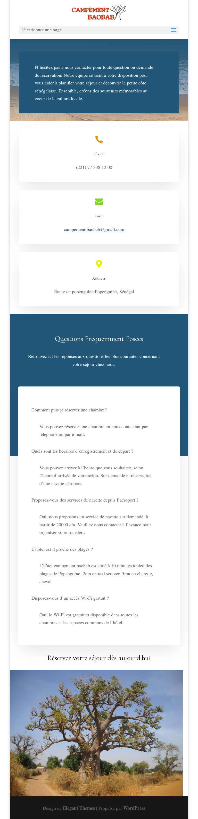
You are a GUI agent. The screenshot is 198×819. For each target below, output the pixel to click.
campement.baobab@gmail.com (94, 229)
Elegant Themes (79, 808)
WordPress (134, 808)
